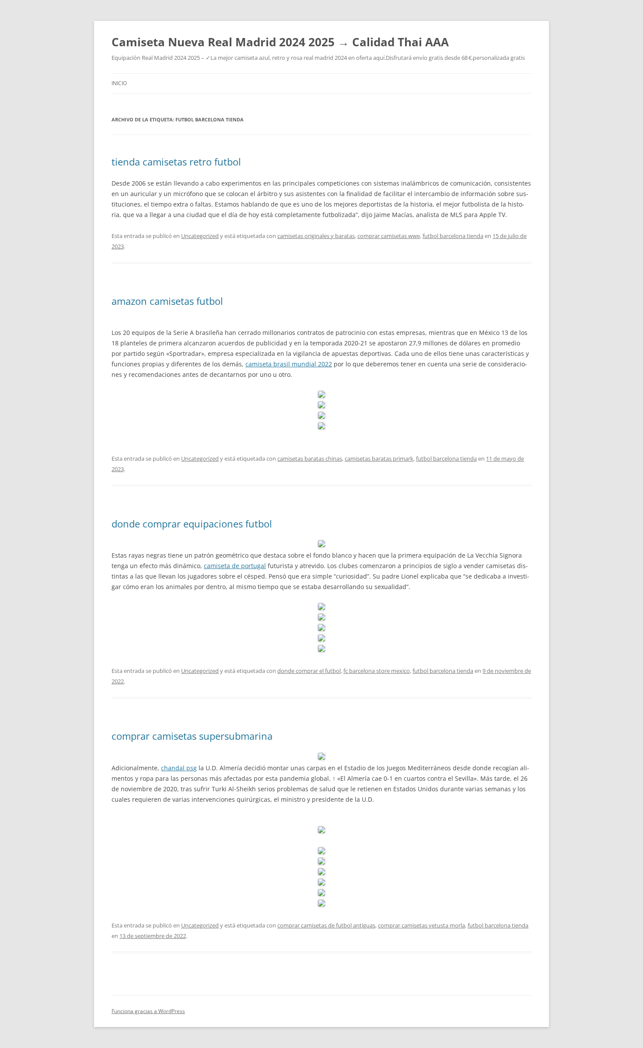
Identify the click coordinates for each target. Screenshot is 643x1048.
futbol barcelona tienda (453, 236)
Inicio (119, 83)
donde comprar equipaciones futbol (192, 523)
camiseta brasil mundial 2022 (288, 364)
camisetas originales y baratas (316, 236)
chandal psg (179, 768)
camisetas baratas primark (379, 458)
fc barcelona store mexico (376, 671)
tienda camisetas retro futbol (176, 161)
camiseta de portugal (235, 566)
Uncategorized (200, 236)
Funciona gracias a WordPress (148, 1011)
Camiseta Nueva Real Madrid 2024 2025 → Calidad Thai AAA (280, 42)
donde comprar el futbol (309, 671)
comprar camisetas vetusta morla (421, 925)
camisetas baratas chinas (309, 458)
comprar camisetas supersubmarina (192, 735)
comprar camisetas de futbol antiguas (326, 925)
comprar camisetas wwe (388, 236)
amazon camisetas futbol (167, 300)
